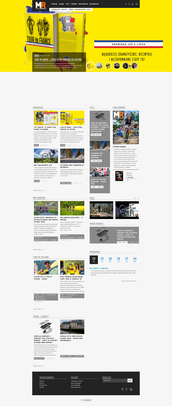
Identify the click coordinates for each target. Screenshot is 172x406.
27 (126, 259)
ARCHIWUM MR (93, 4)
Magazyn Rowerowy (40, 5)
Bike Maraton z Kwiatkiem (99, 268)
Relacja (37, 181)
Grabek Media (87, 400)
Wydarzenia (54, 240)
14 (134, 259)
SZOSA (36, 55)
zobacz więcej (37, 190)
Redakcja (42, 381)
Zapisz (130, 380)
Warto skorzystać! (76, 387)
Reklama (42, 383)
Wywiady (74, 4)
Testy (68, 4)
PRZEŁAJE (54, 4)
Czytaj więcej (46, 128)
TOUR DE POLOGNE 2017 (40, 299)
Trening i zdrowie (65, 183)
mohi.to (88, 401)
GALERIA (61, 4)
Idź (126, 176)
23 (102, 259)
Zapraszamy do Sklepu (77, 381)
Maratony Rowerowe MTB (41, 240)
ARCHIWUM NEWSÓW (80, 9)
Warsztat (64, 9)
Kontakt (42, 387)
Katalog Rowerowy (76, 383)
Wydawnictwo (43, 385)
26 (110, 259)
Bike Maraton (83, 4)
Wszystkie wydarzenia (128, 281)
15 (93, 259)
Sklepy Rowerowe (75, 385)
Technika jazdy (55, 9)
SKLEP (88, 9)
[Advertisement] (86, 86)
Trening (71, 9)
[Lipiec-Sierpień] (126, 127)
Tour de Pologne (51, 295)
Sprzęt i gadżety (39, 358)
